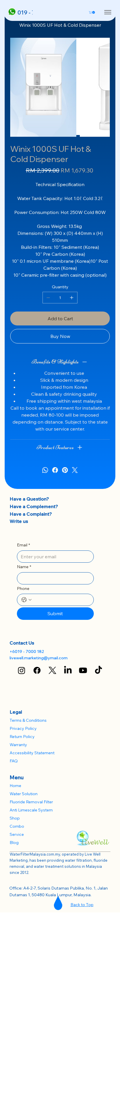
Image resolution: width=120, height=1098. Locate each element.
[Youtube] (83, 670)
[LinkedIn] (68, 670)
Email (23, 545)
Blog (14, 842)
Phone (23, 588)
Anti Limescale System (31, 810)
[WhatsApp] (45, 470)
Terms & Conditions (28, 720)
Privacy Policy (23, 728)
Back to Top (81, 904)
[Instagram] (21, 670)
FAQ (14, 761)
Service (17, 834)
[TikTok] (98, 670)
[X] (52, 670)
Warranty (18, 744)
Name (24, 566)
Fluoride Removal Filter (31, 801)
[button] (92, 12)
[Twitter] (74, 470)
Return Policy (22, 736)
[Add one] (71, 297)
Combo (17, 826)
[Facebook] (55, 470)
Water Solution (24, 793)
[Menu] (108, 12)
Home (15, 785)
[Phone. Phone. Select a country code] (26, 599)
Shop (15, 818)
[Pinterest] (65, 470)
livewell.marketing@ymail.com (39, 657)
